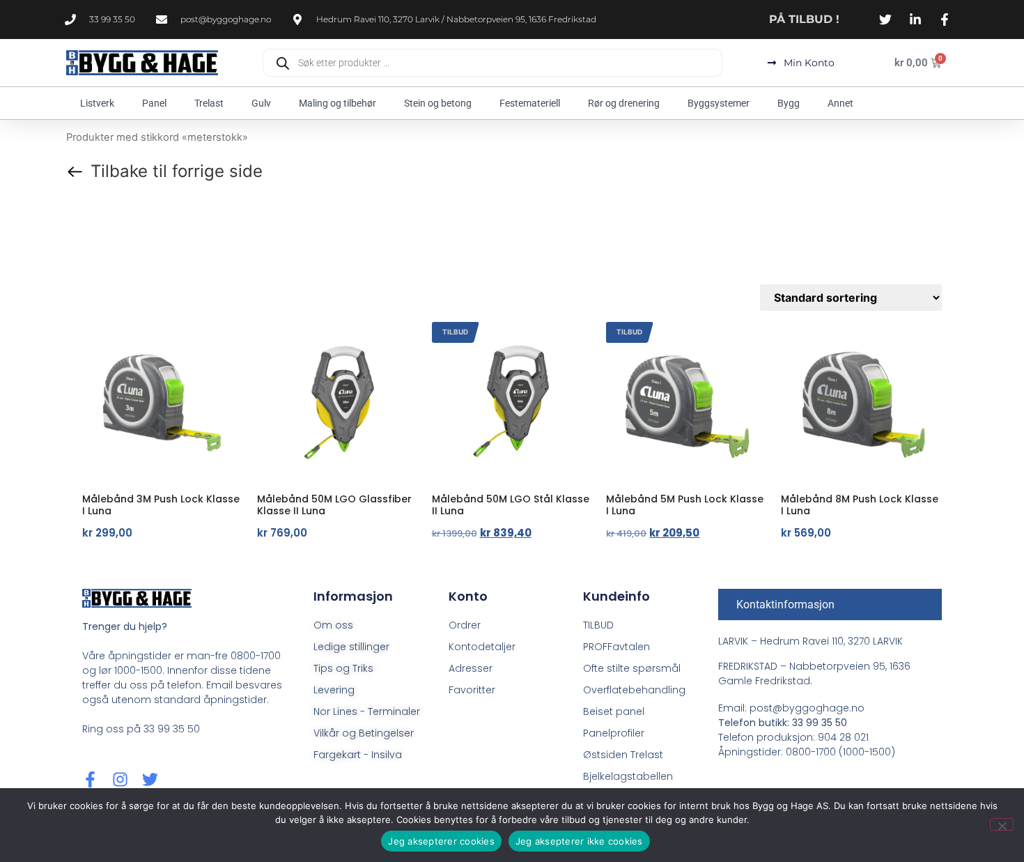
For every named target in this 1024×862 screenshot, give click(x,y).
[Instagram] (120, 779)
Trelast (209, 103)
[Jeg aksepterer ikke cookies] (1002, 824)
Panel (154, 103)
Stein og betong (438, 103)
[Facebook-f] (90, 779)
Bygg (788, 103)
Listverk (97, 103)
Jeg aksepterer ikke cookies (579, 841)
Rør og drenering (624, 103)
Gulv (261, 103)
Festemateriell (529, 103)
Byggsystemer (719, 103)
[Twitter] (150, 779)
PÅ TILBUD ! (804, 19)
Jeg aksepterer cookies (441, 841)
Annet (840, 103)
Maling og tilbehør (337, 103)
